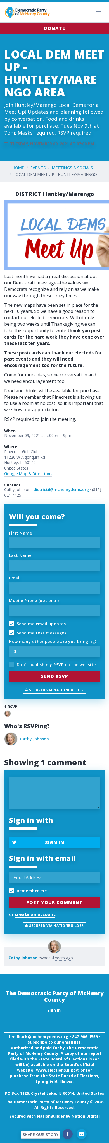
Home (18, 167)
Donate (54, 28)
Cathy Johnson (34, 738)
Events (38, 167)
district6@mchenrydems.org (61, 489)
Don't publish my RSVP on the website (55, 664)
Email (15, 578)
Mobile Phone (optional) (34, 600)
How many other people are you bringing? (53, 641)
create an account (35, 914)
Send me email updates (40, 623)
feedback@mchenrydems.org (38, 1036)
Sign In (54, 842)
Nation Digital (86, 1116)
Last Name (20, 555)
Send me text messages (40, 632)
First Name (20, 533)
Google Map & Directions (28, 473)
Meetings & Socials (72, 167)
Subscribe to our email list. (55, 1042)
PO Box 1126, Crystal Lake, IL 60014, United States (54, 1093)
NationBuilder (51, 1116)
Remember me (31, 890)
